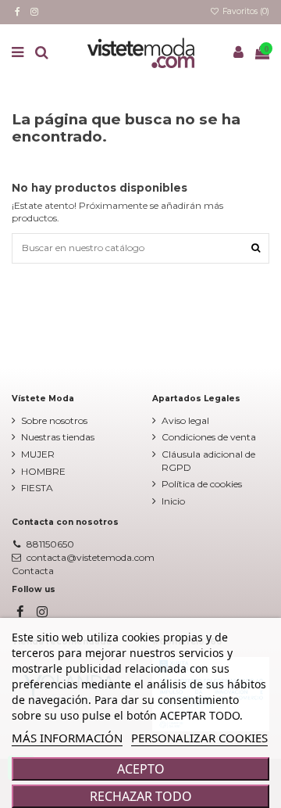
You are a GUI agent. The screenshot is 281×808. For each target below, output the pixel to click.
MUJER (38, 454)
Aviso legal (185, 420)
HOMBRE (43, 471)
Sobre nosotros (54, 420)
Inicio (173, 501)
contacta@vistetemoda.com (91, 557)
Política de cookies (202, 484)
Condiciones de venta (209, 437)
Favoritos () (244, 11)
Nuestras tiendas (57, 437)
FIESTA (37, 488)
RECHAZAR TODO (141, 796)
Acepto (141, 768)
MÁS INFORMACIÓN (67, 737)
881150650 (50, 544)
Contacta (33, 570)
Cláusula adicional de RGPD (208, 460)
